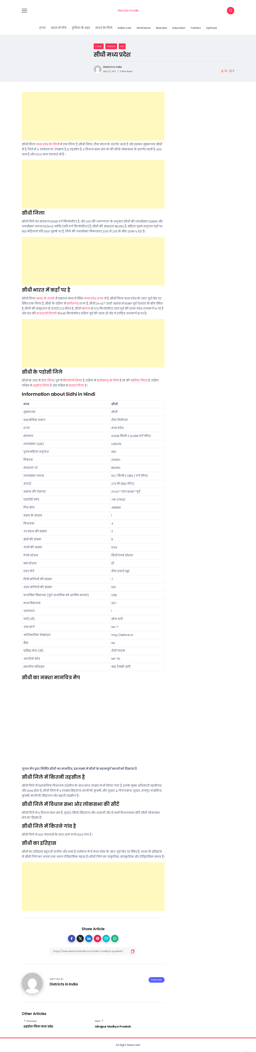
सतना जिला (76, 386)
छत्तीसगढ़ (73, 304)
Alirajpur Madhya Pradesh (113, 1027)
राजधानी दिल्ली (46, 313)
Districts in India (112, 67)
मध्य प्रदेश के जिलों (47, 144)
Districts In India (128, 11)
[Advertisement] (93, 116)
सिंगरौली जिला (72, 381)
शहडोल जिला (41, 386)
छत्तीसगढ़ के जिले (108, 381)
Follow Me (156, 979)
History (111, 46)
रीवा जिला (47, 381)
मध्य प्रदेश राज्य (93, 298)
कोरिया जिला (139, 381)
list (122, 46)
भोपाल (86, 309)
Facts (98, 46)
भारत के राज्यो (45, 298)
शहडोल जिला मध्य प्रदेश (38, 1027)
